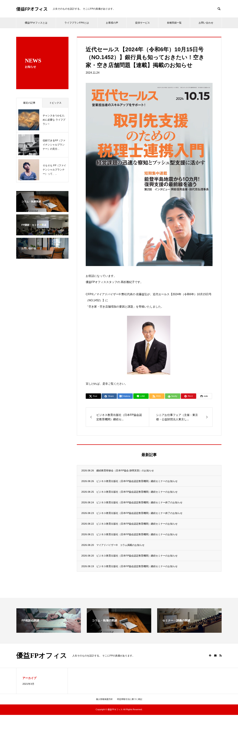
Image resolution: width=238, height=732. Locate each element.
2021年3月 (28, 683)
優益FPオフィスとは (36, 22)
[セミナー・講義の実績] (189, 631)
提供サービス (142, 22)
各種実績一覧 (174, 22)
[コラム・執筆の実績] (119, 631)
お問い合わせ (206, 22)
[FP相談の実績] (48, 631)
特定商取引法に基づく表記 (129, 699)
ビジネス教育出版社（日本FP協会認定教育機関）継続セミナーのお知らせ (137, 481)
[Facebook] (210, 655)
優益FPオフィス (32, 9)
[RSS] (220, 655)
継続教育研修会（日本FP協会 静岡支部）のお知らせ (125, 470)
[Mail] (215, 655)
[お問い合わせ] (42, 256)
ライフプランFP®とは (76, 22)
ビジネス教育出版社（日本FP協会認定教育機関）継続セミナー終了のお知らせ (139, 502)
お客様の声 (112, 22)
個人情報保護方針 (104, 699)
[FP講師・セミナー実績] (42, 233)
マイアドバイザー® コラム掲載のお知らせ (120, 545)
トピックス (55, 102)
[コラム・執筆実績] (42, 209)
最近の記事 (29, 102)
